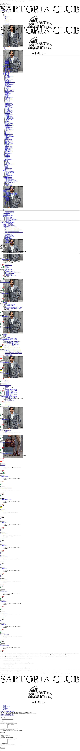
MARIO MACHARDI (9, 118)
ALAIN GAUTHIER (9, 68)
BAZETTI (7, 75)
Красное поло (8, 404)
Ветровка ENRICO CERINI (5, 316)
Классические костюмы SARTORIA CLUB (13, 307)
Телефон (2, 721)
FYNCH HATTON (9, 99)
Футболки (7, 386)
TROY (6, 147)
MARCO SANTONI (9, 116)
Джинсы (7, 173)
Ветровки (7, 264)
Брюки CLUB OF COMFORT (11, 226)
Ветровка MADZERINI (5, 282)
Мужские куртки (8, 265)
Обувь (6, 20)
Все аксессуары (8, 169)
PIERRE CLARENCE (9, 129)
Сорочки (7, 383)
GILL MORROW (8, 98)
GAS (6, 95)
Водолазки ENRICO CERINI (11, 390)
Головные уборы (8, 168)
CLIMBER (7, 83)
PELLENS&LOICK (9, 127)
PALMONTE (7, 133)
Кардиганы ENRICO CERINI (11, 397)
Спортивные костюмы (9, 188)
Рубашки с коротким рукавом (11, 194)
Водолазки (7, 380)
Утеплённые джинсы (9, 236)
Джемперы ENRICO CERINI (11, 394)
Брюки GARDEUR (9, 224)
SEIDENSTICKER (9, 146)
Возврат (4, 214)
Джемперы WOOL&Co (9, 391)
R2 (5, 131)
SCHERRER (7, 138)
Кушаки (6, 159)
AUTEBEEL (7, 73)
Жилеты (6, 203)
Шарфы (6, 158)
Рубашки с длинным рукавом (11, 338)
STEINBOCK (8, 142)
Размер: (4, 262)
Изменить (8, 4)
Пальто (6, 268)
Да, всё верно (3, 4)
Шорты (6, 214)
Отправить (3, 732)
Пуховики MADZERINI (10, 271)
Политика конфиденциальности (6, 714)
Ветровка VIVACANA (4, 259)
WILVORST (7, 150)
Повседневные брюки (9, 212)
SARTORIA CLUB (9, 136)
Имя (1, 718)
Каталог (4, 705)
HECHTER (7, 104)
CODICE (7, 85)
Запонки (7, 169)
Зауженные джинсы (9, 235)
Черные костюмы (8, 310)
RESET (6, 132)
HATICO (7, 102)
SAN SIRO (7, 134)
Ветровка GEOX (3, 591)
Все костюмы (7, 189)
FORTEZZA (7, 91)
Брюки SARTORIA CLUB (10, 225)
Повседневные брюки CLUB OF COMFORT (14, 232)
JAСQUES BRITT (8, 107)
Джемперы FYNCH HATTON (11, 392)
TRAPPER (7, 146)
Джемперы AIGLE (9, 393)
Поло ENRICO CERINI (9, 400)
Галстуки (7, 155)
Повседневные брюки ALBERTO (12, 228)
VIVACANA (7, 149)
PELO (6, 128)
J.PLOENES (7, 106)
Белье (6, 166)
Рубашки (7, 22)
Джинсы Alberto (8, 217)
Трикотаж (7, 24)
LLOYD (6, 113)
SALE (4, 56)
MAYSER (7, 119)
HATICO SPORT (8, 103)
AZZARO (7, 74)
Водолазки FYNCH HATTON (11, 389)
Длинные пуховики (9, 277)
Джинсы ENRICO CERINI (10, 220)
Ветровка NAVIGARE (4, 270)
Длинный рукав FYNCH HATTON (12, 344)
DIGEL (6, 87)
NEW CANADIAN (9, 129)
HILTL (6, 105)
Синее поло (7, 403)
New (4, 64)
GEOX (6, 96)
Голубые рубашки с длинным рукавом (12, 349)
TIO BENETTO (8, 151)
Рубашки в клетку (8, 355)
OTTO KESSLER (8, 131)
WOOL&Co (7, 151)
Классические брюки (9, 211)
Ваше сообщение (3, 728)
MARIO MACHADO (9, 117)
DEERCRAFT (8, 86)
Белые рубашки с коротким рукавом (12, 347)
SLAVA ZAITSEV (8, 147)
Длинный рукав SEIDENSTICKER (12, 342)
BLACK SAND (8, 76)
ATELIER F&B (8, 72)
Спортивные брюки (9, 215)
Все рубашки (7, 195)
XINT (6, 152)
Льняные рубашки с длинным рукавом (13, 350)
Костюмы (7, 19)
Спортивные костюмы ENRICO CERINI (13, 308)
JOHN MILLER (8, 109)
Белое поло (7, 402)
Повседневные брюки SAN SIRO (12, 227)
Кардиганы (7, 382)
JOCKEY (7, 108)
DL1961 (6, 89)
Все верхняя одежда (9, 184)
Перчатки (7, 164)
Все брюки (7, 176)
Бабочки (6, 157)
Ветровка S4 (2, 465)
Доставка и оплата (6, 213)
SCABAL (7, 137)
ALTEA (6, 70)
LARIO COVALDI (9, 111)
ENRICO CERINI (8, 90)
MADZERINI (7, 115)
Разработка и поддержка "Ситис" (7, 715)
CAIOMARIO (8, 79)
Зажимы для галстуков (9, 163)
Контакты (5, 216)
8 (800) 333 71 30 (3, 222)
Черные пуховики (8, 278)
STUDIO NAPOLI (8, 143)
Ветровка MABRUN (4, 634)
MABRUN (7, 114)
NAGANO (7, 120)
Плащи (6, 266)
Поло (6, 201)
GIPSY (6, 99)
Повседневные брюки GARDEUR (12, 231)
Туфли (6, 431)
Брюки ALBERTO (8, 223)
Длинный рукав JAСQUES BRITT (12, 343)
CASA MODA (8, 81)
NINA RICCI (7, 130)
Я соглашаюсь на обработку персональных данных (12, 730)
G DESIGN (7, 93)
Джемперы (7, 381)
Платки (6, 161)
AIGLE (6, 67)
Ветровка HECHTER (4, 350)
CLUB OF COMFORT (9, 84)
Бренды (4, 66)
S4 (5, 133)
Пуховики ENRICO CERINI (10, 275)
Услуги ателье (5, 215)
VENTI (6, 148)
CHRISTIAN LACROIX (10, 88)
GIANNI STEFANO (9, 104)
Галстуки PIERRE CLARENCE (11, 181)
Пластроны (7, 156)
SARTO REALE (8, 135)
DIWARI (7, 88)
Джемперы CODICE (9, 395)
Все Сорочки (7, 337)
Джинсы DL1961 (8, 221)
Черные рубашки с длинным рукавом (12, 348)
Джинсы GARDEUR (9, 218)
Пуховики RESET (8, 274)
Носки (6, 167)
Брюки (6, 17)
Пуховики (7, 267)
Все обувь (7, 209)
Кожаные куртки (8, 269)
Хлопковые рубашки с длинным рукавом (13, 352)
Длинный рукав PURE (9, 345)
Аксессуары (7, 16)
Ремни (6, 160)
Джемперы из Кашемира (10, 406)
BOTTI (6, 77)
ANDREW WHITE (9, 71)
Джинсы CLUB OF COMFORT (11, 219)
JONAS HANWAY (9, 110)
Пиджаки (7, 21)
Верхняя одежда (8, 18)
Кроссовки (7, 207)
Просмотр (2, 258)
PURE (6, 130)
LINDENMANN (8, 112)
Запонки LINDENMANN (10, 182)
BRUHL (6, 78)
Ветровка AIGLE (3, 510)
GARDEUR (7, 94)
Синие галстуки (8, 185)
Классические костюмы (10, 304)
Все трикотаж (8, 204)
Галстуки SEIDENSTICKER (10, 180)
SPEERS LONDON (9, 141)
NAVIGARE (7, 121)
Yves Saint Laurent (8, 159)
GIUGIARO (7, 100)
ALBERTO (7, 69)
